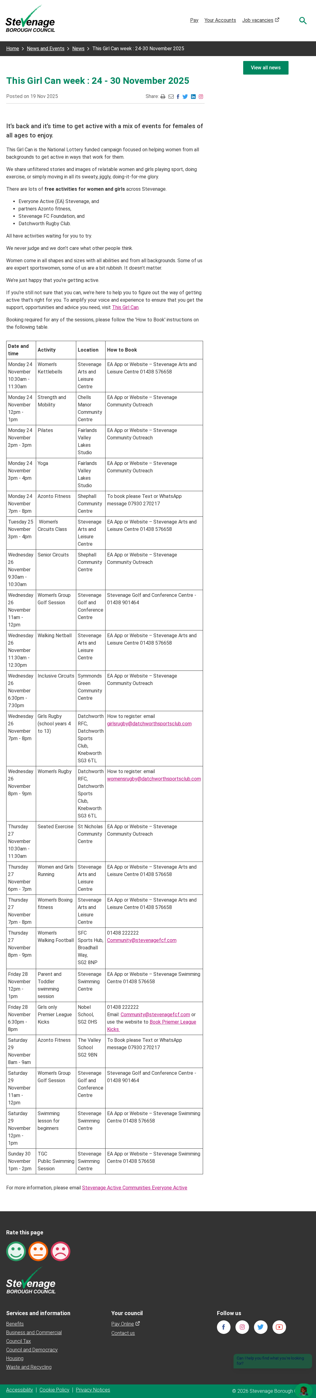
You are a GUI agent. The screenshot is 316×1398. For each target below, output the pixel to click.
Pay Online (125, 1324)
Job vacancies (261, 20)
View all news (266, 68)
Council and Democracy (32, 1350)
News (78, 48)
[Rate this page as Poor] (60, 1251)
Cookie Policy (54, 1390)
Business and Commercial (34, 1332)
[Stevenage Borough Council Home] (31, 1279)
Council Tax (18, 1341)
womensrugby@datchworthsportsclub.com (154, 779)
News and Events (45, 48)
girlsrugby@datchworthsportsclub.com (149, 724)
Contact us (123, 1333)
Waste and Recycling (29, 1367)
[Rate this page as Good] (16, 1251)
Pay (194, 20)
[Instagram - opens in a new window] (201, 96)
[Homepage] (30, 18)
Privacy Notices (93, 1390)
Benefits (15, 1324)
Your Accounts (220, 20)
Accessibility (19, 1390)
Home (12, 48)
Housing (14, 1358)
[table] (104, 757)
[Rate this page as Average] (38, 1251)
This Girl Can (125, 307)
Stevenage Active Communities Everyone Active (134, 1188)
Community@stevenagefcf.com (142, 940)
